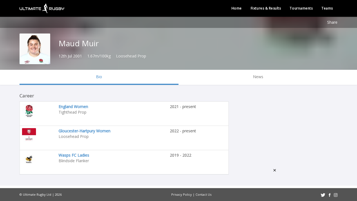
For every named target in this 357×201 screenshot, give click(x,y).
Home (236, 8)
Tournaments (301, 8)
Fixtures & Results (266, 8)
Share (332, 22)
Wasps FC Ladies (74, 155)
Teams (327, 8)
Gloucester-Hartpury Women (84, 130)
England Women (73, 106)
